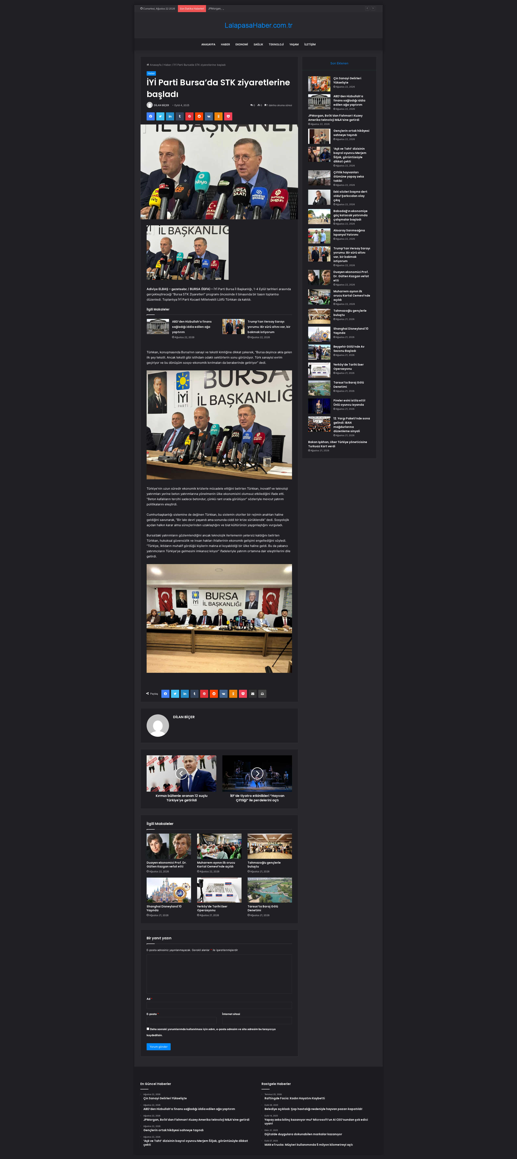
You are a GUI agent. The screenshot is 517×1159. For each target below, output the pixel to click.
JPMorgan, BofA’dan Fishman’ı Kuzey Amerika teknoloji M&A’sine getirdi (252, 8)
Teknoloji (276, 44)
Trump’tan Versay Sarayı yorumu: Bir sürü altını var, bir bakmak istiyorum (269, 327)
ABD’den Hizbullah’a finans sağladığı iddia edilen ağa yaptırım (192, 327)
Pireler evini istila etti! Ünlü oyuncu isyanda (349, 402)
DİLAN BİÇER (161, 105)
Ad (149, 998)
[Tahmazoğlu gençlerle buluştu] (270, 846)
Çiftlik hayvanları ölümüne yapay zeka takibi (348, 176)
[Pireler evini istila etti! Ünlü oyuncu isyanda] (319, 406)
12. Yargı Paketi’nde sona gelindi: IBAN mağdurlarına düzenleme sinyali (351, 424)
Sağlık (258, 44)
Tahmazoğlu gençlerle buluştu (264, 864)
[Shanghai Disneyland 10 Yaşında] (169, 890)
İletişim (310, 44)
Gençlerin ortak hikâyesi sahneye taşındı (351, 133)
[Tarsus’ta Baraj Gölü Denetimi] (270, 890)
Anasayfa (208, 44)
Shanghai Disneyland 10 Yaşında (164, 908)
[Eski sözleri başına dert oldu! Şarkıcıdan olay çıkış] (319, 197)
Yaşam (294, 44)
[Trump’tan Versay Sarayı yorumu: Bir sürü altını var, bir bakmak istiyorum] (233, 326)
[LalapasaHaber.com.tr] (258, 25)
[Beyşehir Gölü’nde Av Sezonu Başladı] (319, 352)
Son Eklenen (339, 63)
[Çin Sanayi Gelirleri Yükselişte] (319, 83)
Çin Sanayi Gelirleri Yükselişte (347, 80)
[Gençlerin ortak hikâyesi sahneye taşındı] (319, 136)
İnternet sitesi (231, 1014)
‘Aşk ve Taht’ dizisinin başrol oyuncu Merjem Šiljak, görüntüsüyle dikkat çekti (349, 155)
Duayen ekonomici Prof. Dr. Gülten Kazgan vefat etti (167, 864)
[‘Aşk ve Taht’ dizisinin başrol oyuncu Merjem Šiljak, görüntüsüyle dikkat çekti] (319, 154)
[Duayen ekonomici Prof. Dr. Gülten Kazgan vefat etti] (169, 846)
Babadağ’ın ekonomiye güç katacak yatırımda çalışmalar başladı (350, 215)
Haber (225, 44)
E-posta (153, 1014)
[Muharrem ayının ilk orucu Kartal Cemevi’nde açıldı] (219, 846)
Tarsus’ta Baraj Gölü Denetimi (263, 908)
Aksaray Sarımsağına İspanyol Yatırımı (349, 232)
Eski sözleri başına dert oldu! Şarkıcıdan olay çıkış (350, 196)
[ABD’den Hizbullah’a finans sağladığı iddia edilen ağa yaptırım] (158, 326)
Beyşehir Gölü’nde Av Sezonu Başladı (348, 349)
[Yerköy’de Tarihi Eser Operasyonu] (219, 890)
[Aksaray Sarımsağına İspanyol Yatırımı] (319, 236)
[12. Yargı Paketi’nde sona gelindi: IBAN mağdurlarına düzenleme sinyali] (319, 424)
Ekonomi (241, 44)
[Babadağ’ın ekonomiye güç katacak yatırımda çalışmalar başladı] (319, 216)
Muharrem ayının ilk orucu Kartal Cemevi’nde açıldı (216, 864)
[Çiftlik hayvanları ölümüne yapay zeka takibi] (319, 177)
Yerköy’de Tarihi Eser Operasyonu (212, 908)
